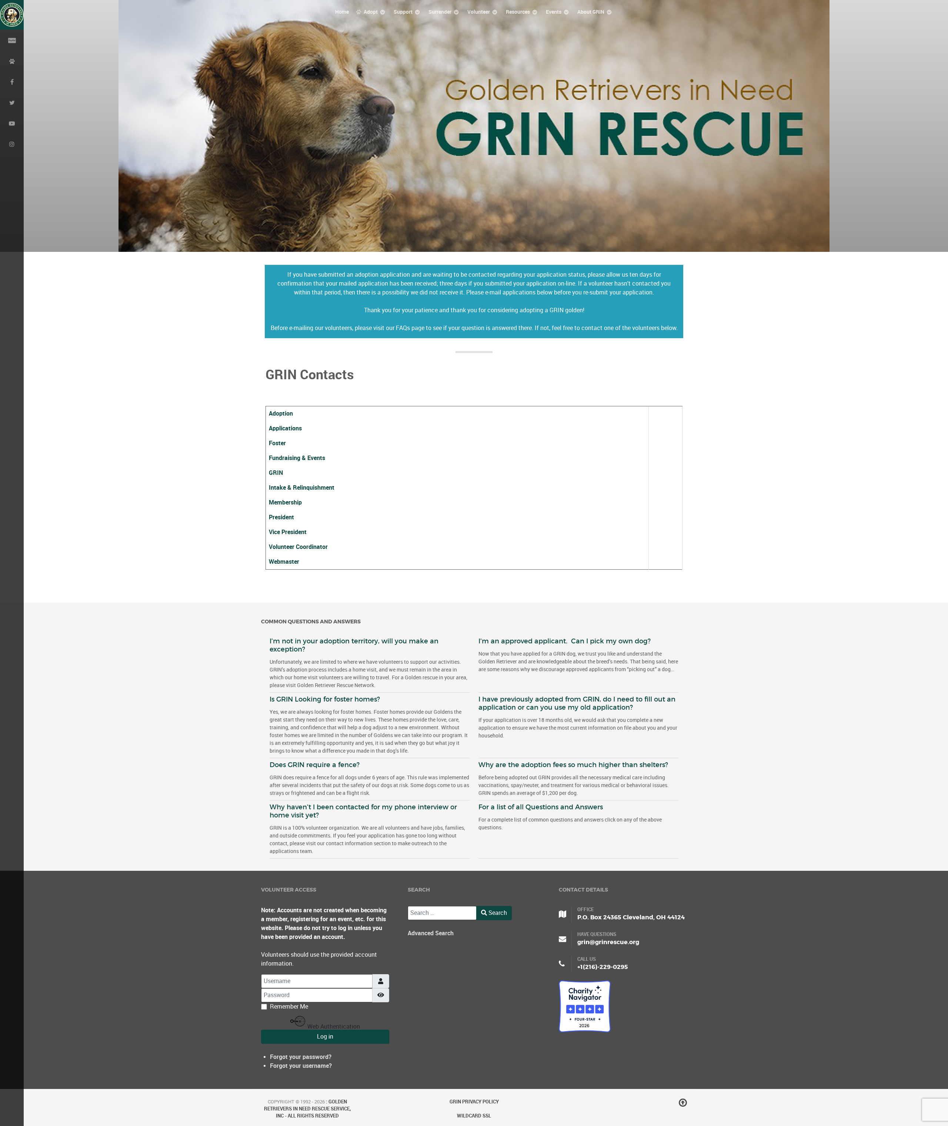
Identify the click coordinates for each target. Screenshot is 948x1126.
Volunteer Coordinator (298, 546)
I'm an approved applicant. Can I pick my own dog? (564, 641)
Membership (285, 502)
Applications (285, 428)
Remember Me (289, 1006)
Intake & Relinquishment (301, 487)
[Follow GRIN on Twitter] (12, 102)
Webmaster (284, 561)
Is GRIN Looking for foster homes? (325, 699)
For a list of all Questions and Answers (540, 807)
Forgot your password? (300, 1056)
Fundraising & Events (297, 458)
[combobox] (442, 913)
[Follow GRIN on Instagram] (12, 143)
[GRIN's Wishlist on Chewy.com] (12, 60)
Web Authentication (333, 1026)
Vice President (288, 532)
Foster (277, 443)
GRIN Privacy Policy (474, 1102)
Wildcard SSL (474, 1116)
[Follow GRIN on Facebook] (12, 81)
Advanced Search (431, 933)
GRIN (276, 472)
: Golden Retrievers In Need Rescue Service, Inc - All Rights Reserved (307, 1109)
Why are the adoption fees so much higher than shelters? (573, 765)
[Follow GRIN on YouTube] (12, 123)
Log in (325, 1036)
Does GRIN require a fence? (315, 765)
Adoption (281, 413)
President (281, 517)
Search (497, 912)
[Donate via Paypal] (12, 40)
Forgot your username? (301, 1065)
